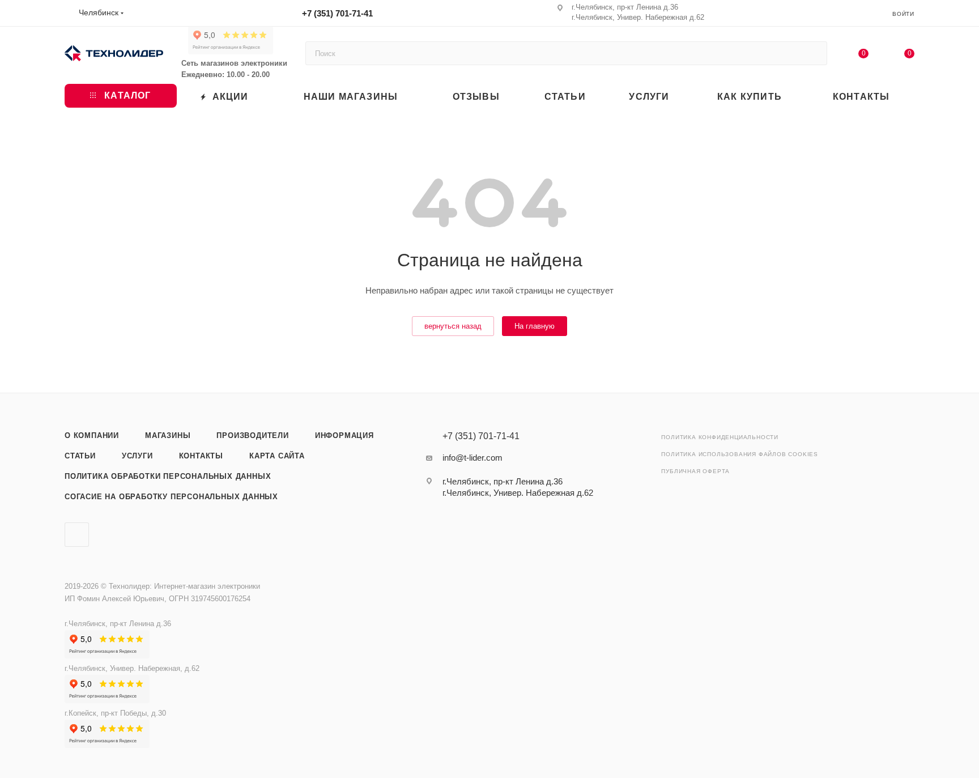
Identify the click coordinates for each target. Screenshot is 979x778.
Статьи (80, 456)
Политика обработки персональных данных (168, 476)
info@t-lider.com (472, 457)
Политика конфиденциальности (719, 437)
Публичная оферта (695, 471)
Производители (252, 435)
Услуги (137, 456)
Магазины (167, 435)
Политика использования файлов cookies (739, 454)
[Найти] (813, 53)
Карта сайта (277, 456)
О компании (92, 435)
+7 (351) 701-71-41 (337, 13)
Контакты (201, 456)
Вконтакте (77, 534)
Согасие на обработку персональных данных (171, 496)
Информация (344, 435)
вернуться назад (453, 326)
